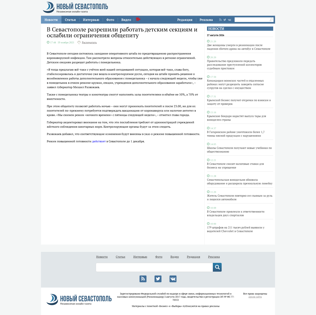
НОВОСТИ (216, 29)
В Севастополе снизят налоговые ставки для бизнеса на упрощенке (235, 165)
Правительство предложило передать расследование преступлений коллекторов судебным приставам (234, 64)
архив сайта (255, 296)
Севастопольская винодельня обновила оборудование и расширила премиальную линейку (239, 181)
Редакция (185, 20)
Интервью (91, 20)
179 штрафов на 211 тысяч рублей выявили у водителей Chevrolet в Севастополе (235, 229)
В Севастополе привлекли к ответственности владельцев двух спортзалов (235, 213)
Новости (51, 20)
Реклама (206, 20)
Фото (110, 20)
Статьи (70, 20)
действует (99, 141)
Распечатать (89, 42)
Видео (126, 20)
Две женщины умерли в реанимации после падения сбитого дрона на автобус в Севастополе (238, 46)
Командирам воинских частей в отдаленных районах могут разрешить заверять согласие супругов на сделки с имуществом (235, 84)
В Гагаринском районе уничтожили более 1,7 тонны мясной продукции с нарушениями (236, 133)
